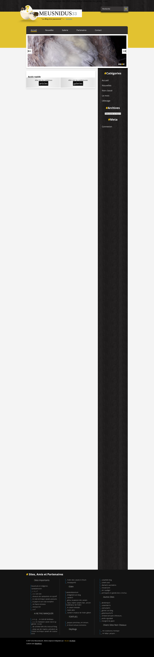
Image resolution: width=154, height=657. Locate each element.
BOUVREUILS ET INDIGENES (39, 586)
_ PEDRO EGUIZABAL (107, 618)
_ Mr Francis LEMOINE (38, 604)
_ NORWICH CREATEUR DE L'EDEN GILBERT (78, 613)
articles (43, 83)
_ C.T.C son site (36, 594)
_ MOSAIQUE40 (71, 582)
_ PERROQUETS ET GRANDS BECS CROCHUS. (114, 593)
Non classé (107, 90)
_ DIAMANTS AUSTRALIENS (108, 585)
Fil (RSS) (72, 641)
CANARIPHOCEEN (36, 589)
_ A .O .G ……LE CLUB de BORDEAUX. (42, 619)
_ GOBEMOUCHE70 (107, 613)
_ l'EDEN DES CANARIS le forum (76, 580)
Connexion (107, 126)
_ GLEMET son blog (107, 610)
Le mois (105, 95)
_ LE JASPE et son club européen (42, 601)
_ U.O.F (33, 609)
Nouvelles (49, 30)
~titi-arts (66, 641)
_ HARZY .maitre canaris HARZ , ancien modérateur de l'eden (78, 604)
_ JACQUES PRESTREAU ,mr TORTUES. (77, 622)
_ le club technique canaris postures (44, 599)
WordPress (38, 643)
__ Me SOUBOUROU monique (110, 631)
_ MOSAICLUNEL (105, 588)
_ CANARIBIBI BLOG (106, 580)
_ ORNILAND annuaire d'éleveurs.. (111, 616)
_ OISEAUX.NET (36, 607)
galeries (78, 83)
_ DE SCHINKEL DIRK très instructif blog (44, 626)
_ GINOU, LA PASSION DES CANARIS (76, 600)
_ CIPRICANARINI (105, 608)
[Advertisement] (77, 650)
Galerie (65, 30)
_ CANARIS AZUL (105, 582)
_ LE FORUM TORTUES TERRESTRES (76, 625)
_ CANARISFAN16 (106, 605)
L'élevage (106, 100)
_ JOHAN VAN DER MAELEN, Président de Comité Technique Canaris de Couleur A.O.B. (44, 631)
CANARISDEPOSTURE (72, 592)
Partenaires (81, 30)
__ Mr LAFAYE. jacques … (108, 633)
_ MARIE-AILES (70, 610)
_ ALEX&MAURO (105, 603)
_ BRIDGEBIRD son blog (73, 595)
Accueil (34, 30)
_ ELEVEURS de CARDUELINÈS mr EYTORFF (44, 596)
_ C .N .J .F (34, 591)
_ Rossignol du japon (108, 621)
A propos (69, 19)
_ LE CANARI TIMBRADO (73, 607)
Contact (98, 30)
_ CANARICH (69, 597)
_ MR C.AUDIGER (105, 590)
